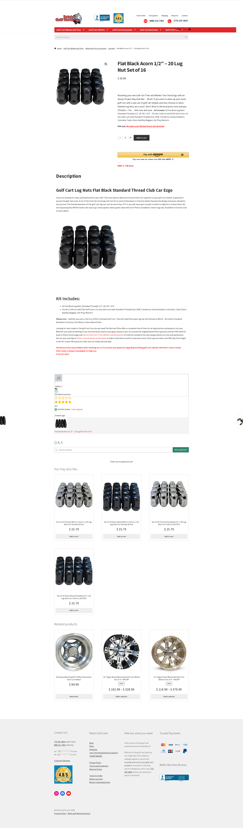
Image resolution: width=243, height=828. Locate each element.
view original (77, 409)
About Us (174, 15)
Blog (91, 743)
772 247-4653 (59, 741)
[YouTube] (68, 793)
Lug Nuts (111, 48)
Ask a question (181, 449)
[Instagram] (56, 793)
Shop (91, 746)
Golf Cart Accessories (122, 30)
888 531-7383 (59, 745)
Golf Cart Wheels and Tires (68, 30)
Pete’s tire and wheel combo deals (91, 338)
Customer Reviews (62, 760)
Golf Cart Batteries (149, 30)
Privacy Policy (95, 762)
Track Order (141, 15)
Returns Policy (95, 769)
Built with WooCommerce (79, 813)
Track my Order (96, 775)
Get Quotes (153, 15)
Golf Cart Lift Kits (97, 30)
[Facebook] (62, 793)
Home (59, 48)
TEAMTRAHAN (95, 756)
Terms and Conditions (98, 766)
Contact (185, 15)
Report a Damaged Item (99, 782)
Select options (121, 696)
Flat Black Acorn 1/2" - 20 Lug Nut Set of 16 (73, 431)
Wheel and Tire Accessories (95, 48)
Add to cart (141, 137)
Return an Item (96, 779)
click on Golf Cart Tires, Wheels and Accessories (103, 335)
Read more (74, 696)
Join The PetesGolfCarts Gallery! (103, 752)
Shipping (164, 15)
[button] (106, 64)
